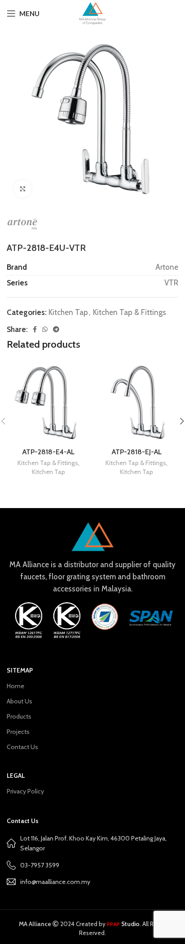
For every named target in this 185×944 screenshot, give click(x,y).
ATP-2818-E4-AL (48, 452)
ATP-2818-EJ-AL (137, 452)
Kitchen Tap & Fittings (129, 312)
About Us (19, 701)
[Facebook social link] (35, 329)
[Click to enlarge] (22, 189)
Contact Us (22, 747)
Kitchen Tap (68, 312)
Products (19, 716)
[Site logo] (92, 12)
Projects (18, 732)
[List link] (92, 882)
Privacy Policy (25, 791)
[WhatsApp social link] (45, 329)
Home (15, 686)
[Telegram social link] (56, 329)
